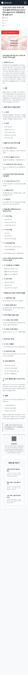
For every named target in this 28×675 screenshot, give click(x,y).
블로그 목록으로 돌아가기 (11, 32)
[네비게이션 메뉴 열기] (25, 2)
